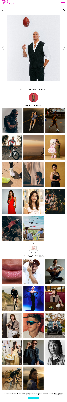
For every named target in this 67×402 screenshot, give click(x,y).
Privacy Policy (58, 394)
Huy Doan (38, 105)
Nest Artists (38, 256)
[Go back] (64, 10)
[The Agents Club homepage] (8, 4)
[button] (39, 4)
